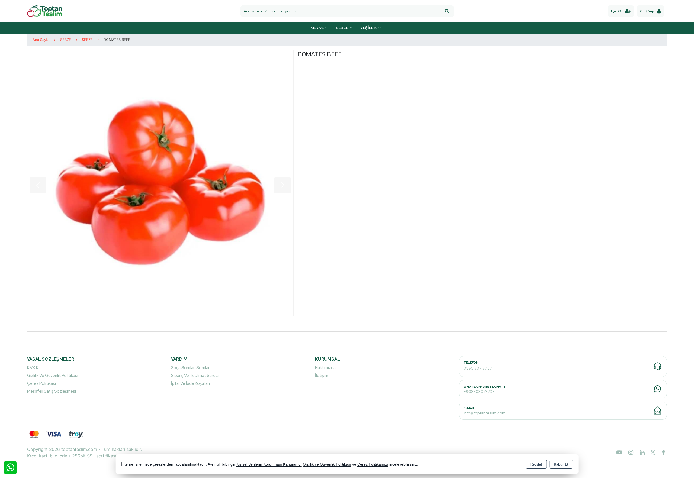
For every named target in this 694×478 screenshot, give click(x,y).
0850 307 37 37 (478, 368)
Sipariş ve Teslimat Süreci (195, 375)
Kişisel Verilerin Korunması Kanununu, (269, 464)
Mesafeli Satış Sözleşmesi (51, 391)
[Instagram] (628, 452)
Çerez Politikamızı (372, 464)
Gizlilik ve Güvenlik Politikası (52, 375)
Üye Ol (616, 11)
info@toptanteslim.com (485, 413)
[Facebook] (661, 452)
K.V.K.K (32, 367)
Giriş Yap (647, 11)
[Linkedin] (640, 452)
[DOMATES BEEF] (160, 183)
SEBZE (343, 27)
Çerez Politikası (41, 383)
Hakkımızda (325, 367)
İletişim (321, 375)
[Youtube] (617, 452)
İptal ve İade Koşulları (190, 383)
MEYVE (318, 27)
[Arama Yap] (446, 11)
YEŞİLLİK (369, 27)
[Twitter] (652, 453)
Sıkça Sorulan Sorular (190, 367)
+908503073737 (479, 391)
